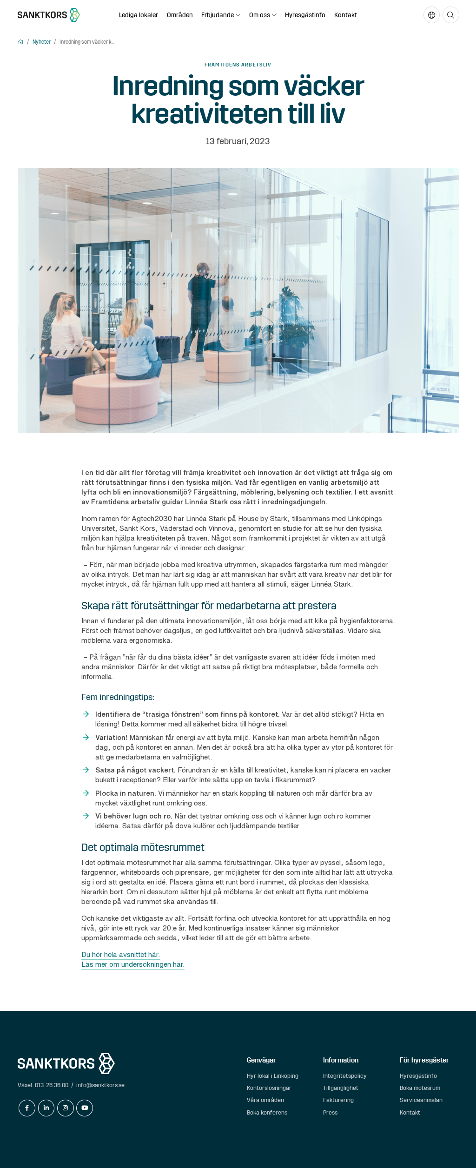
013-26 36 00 (51, 1085)
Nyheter (42, 42)
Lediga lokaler (138, 15)
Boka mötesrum (420, 1087)
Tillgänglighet (340, 1087)
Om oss (259, 15)
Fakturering (338, 1099)
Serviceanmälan (421, 1099)
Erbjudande (217, 15)
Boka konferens (267, 1112)
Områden (180, 15)
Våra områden (265, 1099)
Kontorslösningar (269, 1087)
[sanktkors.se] (49, 15)
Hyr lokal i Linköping (272, 1075)
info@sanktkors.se (100, 1085)
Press (330, 1112)
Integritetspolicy (345, 1075)
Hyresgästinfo (305, 15)
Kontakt (345, 15)
